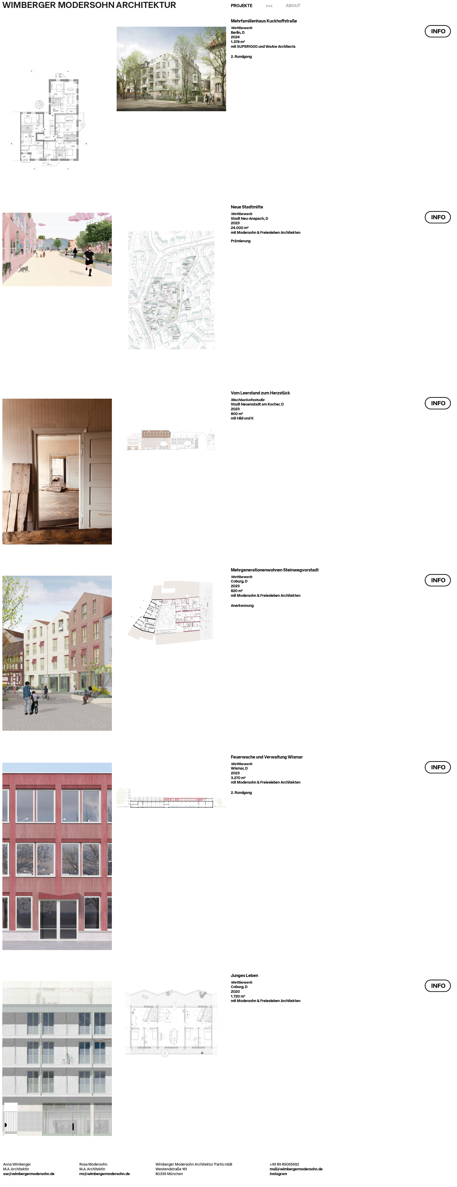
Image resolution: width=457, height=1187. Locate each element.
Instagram (278, 1174)
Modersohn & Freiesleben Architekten (268, 233)
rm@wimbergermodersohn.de (104, 1174)
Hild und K (245, 418)
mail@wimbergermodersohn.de (296, 1169)
